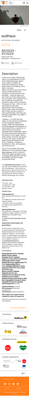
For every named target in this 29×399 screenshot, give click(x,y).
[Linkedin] (18, 384)
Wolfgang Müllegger (12, 266)
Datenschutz (7, 388)
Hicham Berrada (7, 253)
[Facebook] (5, 384)
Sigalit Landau (19, 262)
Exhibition (6, 45)
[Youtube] (13, 384)
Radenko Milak (10, 264)
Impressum (19, 388)
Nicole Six (17, 275)
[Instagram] (9, 384)
